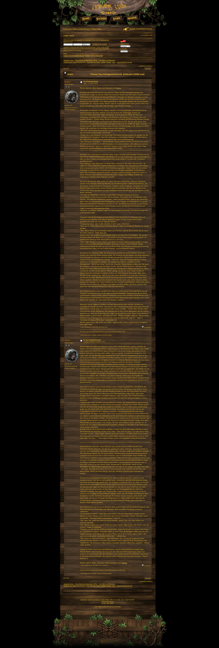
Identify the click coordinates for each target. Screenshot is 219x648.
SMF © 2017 (120, 599)
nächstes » (149, 66)
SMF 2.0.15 (113, 599)
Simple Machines (129, 599)
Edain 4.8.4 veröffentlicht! (74, 56)
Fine (113, 62)
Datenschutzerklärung (107, 601)
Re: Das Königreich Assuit (91, 340)
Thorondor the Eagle (93, 62)
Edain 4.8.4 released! (94, 56)
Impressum (67, 29)
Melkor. (68, 82)
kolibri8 (103, 62)
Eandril (108, 62)
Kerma (118, 88)
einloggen (79, 40)
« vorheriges (142, 66)
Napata (124, 563)
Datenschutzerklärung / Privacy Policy (87, 29)
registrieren (88, 40)
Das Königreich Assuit (90, 81)
